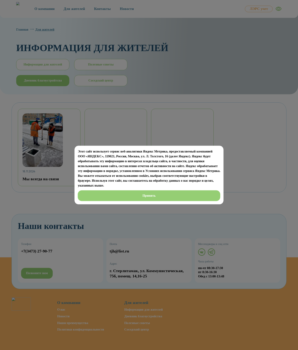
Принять (149, 195)
